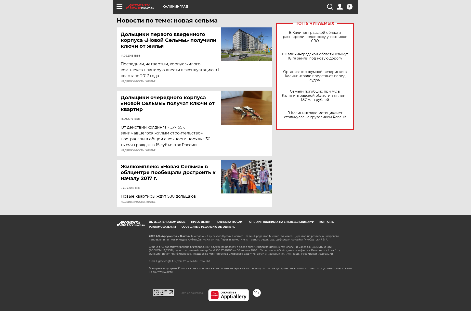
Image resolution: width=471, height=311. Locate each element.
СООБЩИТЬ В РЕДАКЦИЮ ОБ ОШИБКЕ (208, 226)
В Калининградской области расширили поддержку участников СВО (315, 37)
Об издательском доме (167, 222)
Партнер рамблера (191, 292)
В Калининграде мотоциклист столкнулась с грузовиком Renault (315, 115)
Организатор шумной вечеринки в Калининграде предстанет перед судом (315, 76)
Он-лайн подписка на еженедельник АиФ (281, 222)
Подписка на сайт (230, 222)
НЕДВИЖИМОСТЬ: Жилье (138, 81)
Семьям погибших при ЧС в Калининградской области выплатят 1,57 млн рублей (315, 95)
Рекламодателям (162, 226)
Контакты (326, 222)
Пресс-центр (200, 222)
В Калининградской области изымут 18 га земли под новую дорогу (315, 56)
